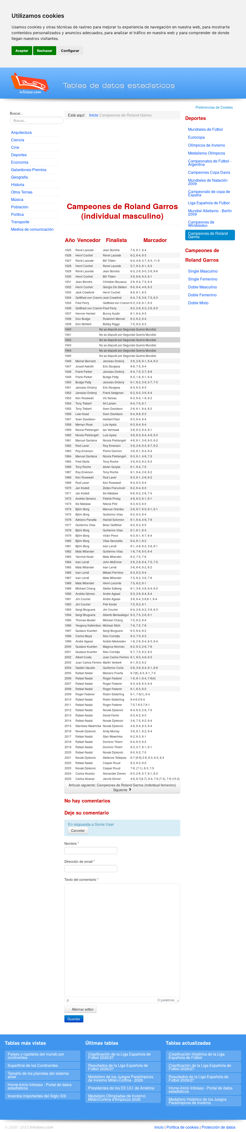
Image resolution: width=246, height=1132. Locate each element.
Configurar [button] (70, 51)
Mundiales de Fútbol (205, 129)
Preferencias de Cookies (214, 107)
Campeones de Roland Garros (208, 234)
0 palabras (166, 1000)
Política (17, 214)
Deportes (19, 154)
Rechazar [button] (44, 51)
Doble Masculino (202, 287)
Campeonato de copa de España (209, 193)
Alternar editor (82, 1009)
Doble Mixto (198, 302)
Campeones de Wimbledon (201, 223)
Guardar (74, 1018)
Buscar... (16, 113)
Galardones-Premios (28, 169)
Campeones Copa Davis (209, 172)
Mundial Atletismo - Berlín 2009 (210, 212)
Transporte (20, 221)
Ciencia (17, 140)
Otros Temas (21, 192)
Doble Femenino (202, 295)
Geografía (19, 177)
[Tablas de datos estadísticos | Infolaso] (29, 82)
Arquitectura (21, 132)
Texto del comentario (81, 879)
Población (19, 207)
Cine (15, 147)
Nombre (71, 843)
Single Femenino (202, 279)
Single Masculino (203, 271)
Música (17, 199)
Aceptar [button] (21, 51)
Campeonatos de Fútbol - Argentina (209, 162)
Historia (17, 184)
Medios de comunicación (32, 229)
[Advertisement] (35, 310)
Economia (19, 162)
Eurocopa (196, 137)
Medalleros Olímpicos (206, 153)
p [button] (68, 1000)
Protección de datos (218, 1127)
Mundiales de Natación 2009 (208, 181)
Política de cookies (182, 1127)
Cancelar (78, 830)
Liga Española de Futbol (209, 202)
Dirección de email (79, 861)
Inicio (159, 1127)
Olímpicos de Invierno (206, 145)
